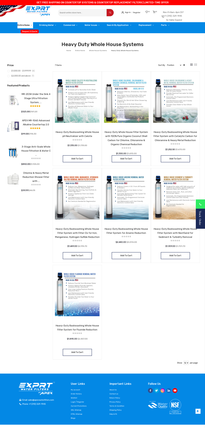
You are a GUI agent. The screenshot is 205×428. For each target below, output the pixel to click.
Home (68, 51)
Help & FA (113, 414)
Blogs (73, 418)
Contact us (113, 394)
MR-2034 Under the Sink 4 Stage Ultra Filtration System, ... (36, 99)
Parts (177, 26)
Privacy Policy (115, 402)
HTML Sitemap (76, 414)
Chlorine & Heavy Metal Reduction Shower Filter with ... (36, 177)
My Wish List (152, 12)
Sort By (161, 66)
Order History (76, 394)
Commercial (74, 26)
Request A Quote (29, 32)
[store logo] (28, 12)
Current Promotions (79, 406)
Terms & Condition (116, 406)
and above (23, 77)
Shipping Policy (115, 410)
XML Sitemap (76, 410)
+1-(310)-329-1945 (178, 16)
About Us (113, 390)
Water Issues (97, 26)
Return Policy (114, 398)
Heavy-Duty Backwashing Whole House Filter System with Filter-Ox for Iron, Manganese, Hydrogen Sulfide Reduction (77, 233)
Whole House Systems (98, 51)
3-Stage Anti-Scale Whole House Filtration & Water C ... (36, 151)
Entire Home (25, 26)
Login (73, 402)
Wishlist (74, 398)
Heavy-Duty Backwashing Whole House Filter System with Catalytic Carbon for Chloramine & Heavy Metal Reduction (175, 137)
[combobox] (82, 12)
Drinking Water (49, 26)
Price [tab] (10, 66)
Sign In (128, 12)
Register (139, 12)
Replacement (155, 26)
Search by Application (127, 26)
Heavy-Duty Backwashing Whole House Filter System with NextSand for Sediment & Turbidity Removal (175, 233)
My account (75, 390)
